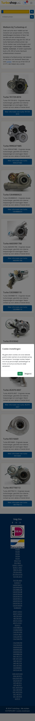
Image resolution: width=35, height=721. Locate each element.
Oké (20, 374)
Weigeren (28, 374)
